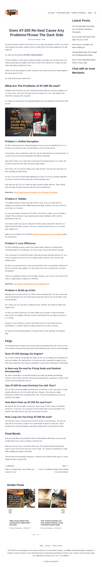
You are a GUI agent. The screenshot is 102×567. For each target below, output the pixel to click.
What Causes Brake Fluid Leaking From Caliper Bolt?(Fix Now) (20, 523)
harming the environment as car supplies (47, 234)
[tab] (33, 534)
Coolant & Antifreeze (78, 13)
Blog (43, 39)
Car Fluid (51, 13)
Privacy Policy (57, 546)
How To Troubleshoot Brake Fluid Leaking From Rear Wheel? (53, 469)
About (90, 13)
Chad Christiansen (16, 528)
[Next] (63, 511)
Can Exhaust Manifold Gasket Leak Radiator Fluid (31, 284)
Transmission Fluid (62, 13)
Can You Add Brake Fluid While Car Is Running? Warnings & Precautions (83, 29)
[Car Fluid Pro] (11, 13)
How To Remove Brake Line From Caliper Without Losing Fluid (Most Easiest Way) (52, 523)
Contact (47, 546)
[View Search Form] (95, 12)
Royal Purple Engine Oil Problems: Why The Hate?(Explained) (36, 192)
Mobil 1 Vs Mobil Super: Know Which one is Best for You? (19, 469)
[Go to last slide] (10, 511)
